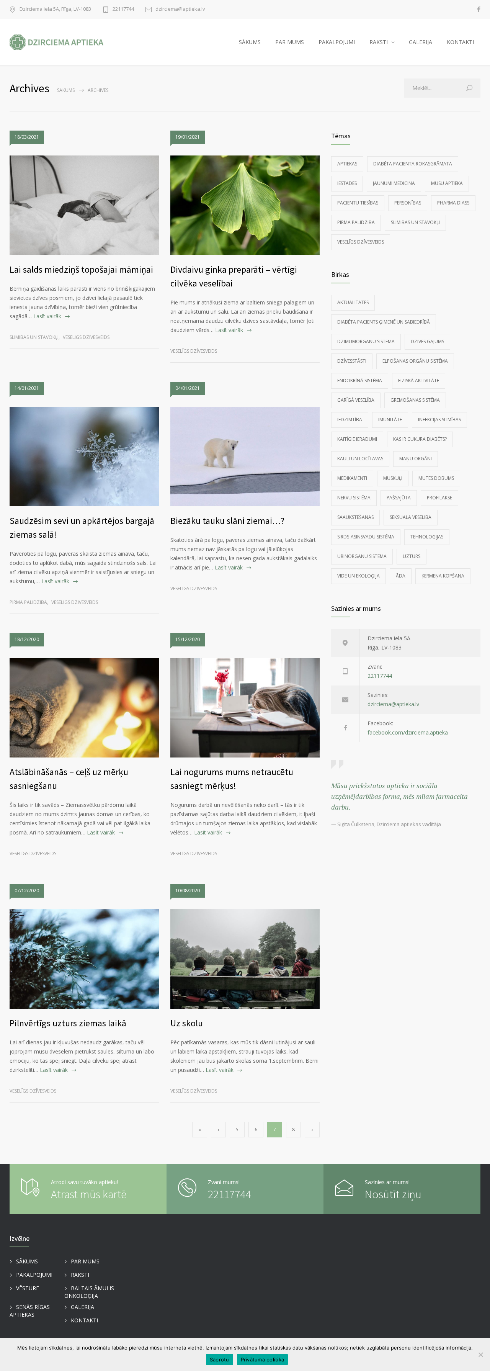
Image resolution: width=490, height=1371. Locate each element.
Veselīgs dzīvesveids (86, 337)
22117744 (123, 9)
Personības (407, 203)
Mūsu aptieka (447, 183)
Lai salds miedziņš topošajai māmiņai (81, 269)
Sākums (66, 90)
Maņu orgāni (415, 458)
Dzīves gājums (427, 341)
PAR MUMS (289, 42)
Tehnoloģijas (426, 536)
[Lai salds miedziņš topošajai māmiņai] (84, 205)
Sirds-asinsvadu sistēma (365, 536)
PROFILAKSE (439, 497)
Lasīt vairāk (47, 316)
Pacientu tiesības (357, 203)
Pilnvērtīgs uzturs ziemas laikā (68, 1023)
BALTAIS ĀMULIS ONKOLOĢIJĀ (89, 1292)
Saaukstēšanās (355, 517)
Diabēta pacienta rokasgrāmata (412, 163)
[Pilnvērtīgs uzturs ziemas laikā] (84, 959)
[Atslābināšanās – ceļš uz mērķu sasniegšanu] (84, 707)
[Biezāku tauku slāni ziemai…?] (245, 456)
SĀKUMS (250, 42)
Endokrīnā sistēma (359, 380)
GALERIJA (420, 42)
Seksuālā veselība (410, 517)
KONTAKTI (460, 42)
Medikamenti (352, 478)
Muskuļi (392, 478)
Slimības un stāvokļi (34, 337)
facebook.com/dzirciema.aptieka (408, 732)
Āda (400, 576)
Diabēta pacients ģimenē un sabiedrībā (383, 322)
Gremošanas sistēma (415, 400)
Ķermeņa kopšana (442, 576)
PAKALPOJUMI (336, 42)
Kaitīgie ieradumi (357, 439)
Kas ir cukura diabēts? (420, 439)
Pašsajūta (399, 497)
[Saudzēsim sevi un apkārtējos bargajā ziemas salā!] (84, 456)
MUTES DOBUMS (436, 478)
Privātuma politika (262, 1359)
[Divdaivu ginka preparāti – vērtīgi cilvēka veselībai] (245, 205)
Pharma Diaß (453, 203)
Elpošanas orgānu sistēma (415, 361)
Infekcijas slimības (439, 419)
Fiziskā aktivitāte (418, 380)
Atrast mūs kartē (88, 1194)
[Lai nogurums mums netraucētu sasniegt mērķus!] (245, 707)
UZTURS (411, 556)
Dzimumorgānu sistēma (366, 341)
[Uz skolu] (245, 959)
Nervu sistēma (354, 497)
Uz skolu (186, 1023)
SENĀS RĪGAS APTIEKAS (30, 1311)
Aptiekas (347, 163)
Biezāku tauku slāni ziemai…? (227, 521)
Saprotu (219, 1359)
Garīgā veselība (355, 400)
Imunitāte (390, 419)
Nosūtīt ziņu (393, 1194)
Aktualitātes (353, 302)
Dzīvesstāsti (351, 361)
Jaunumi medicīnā (394, 183)
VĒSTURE (27, 1288)
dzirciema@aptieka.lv (180, 9)
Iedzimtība (349, 419)
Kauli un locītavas (360, 458)
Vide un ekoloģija (358, 576)
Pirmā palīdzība (28, 602)
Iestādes (347, 183)
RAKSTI (378, 42)
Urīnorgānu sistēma (362, 556)
